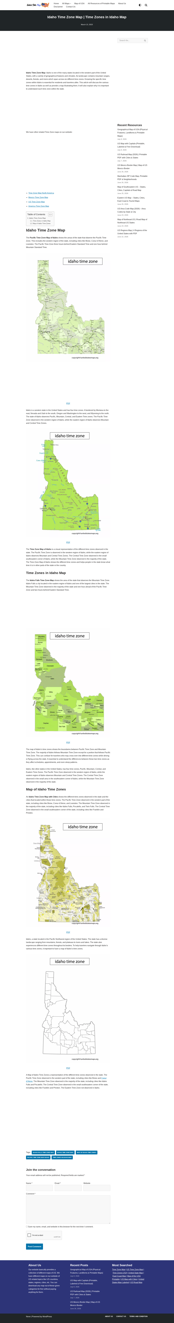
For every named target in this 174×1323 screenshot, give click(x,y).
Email (58, 1183)
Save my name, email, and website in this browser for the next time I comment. (60, 1227)
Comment (30, 1194)
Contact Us (70, 7)
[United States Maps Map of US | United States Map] (38, 5)
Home (56, 3)
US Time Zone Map (36, 202)
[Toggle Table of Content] (49, 215)
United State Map (135, 1273)
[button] (70, 3)
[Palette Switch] (140, 5)
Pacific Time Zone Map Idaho (38, 1157)
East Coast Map (119, 1276)
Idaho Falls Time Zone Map (43, 1152)
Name (29, 1183)
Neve (28, 1317)
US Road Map (136, 1282)
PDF (68, 403)
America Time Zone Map (38, 206)
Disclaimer (58, 7)
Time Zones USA (120, 1273)
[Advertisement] (68, 54)
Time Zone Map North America (41, 193)
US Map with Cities (129, 1279)
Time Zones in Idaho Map (41, 221)
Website (86, 1183)
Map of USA (79, 3)
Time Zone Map (118, 1270)
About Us (122, 3)
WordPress (47, 1317)
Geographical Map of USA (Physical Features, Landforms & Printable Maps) (132, 132)
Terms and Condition (138, 1316)
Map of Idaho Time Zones (42, 223)
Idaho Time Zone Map (37, 218)
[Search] (146, 5)
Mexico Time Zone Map (38, 197)
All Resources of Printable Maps (101, 3)
